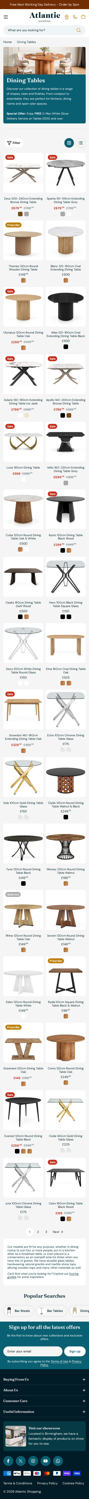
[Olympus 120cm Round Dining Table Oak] (23, 307)
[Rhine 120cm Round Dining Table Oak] (23, 910)
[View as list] (81, 143)
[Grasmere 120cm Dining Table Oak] (23, 1043)
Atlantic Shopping (28, 1491)
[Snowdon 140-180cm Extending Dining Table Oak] (23, 709)
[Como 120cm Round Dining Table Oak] (66, 1043)
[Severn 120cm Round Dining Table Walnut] (66, 910)
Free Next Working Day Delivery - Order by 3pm (44, 4)
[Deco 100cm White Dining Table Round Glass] (23, 643)
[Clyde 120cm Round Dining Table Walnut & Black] (66, 777)
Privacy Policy (47, 1483)
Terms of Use (59, 1361)
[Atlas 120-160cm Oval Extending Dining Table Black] (66, 307)
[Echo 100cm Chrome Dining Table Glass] (66, 709)
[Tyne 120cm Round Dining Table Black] (23, 843)
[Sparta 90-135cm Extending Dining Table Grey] (66, 173)
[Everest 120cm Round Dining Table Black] (23, 1110)
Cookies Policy (73, 1483)
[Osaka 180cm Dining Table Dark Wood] (23, 577)
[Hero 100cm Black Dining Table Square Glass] (66, 577)
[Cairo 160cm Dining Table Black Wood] (66, 1178)
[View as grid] (69, 143)
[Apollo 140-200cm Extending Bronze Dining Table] (66, 374)
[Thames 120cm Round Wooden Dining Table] (23, 240)
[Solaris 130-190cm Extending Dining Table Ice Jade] (23, 374)
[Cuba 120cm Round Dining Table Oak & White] (23, 509)
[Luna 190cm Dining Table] (23, 442)
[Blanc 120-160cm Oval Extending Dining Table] (66, 240)
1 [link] (29, 1232)
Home (7, 42)
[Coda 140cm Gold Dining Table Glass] (66, 1110)
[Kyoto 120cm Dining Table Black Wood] (66, 509)
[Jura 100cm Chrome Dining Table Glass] (23, 1178)
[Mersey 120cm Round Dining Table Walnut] (66, 843)
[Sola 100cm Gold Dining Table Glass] (23, 777)
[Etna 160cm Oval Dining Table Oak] (66, 643)
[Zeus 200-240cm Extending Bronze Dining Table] (23, 173)
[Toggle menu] (5, 16)
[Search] (78, 30)
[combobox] (44, 30)
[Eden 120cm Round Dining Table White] (23, 976)
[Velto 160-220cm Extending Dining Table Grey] (66, 442)
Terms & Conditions (17, 1483)
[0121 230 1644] (74, 16)
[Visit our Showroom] (66, 16)
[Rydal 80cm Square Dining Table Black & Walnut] (66, 976)
